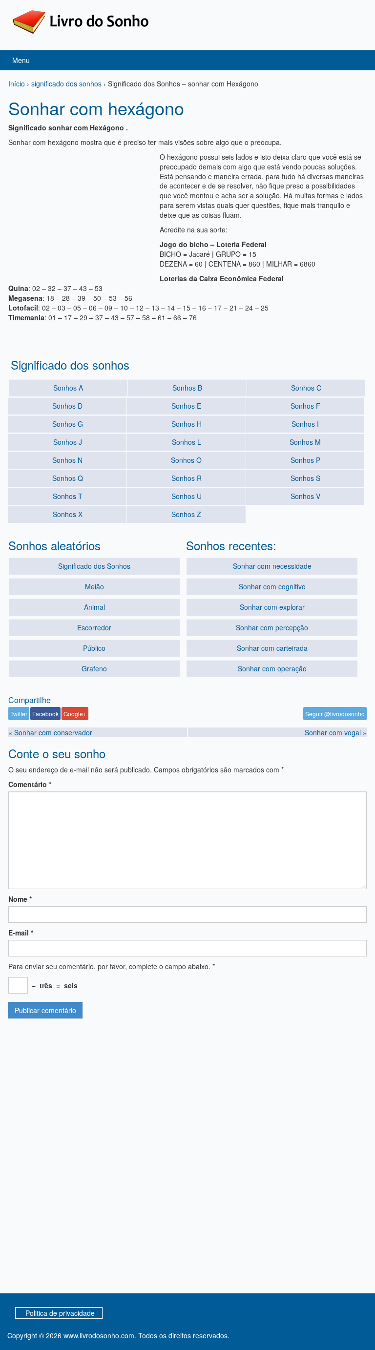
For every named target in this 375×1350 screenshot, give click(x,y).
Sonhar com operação (272, 668)
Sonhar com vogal (333, 732)
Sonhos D (67, 406)
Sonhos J (67, 442)
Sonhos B (187, 388)
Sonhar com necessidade (272, 566)
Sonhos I (305, 424)
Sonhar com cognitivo (272, 586)
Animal (94, 607)
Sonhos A (68, 388)
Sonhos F (305, 406)
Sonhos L (186, 442)
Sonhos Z (186, 514)
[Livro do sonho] (80, 21)
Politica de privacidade (60, 1313)
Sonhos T (68, 496)
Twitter (18, 713)
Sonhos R (186, 478)
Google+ (74, 713)
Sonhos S (305, 478)
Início (16, 83)
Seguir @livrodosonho (335, 713)
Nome (20, 899)
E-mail (20, 932)
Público (94, 648)
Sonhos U (186, 496)
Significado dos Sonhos (94, 566)
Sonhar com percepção (272, 627)
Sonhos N (67, 460)
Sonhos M (305, 442)
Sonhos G (67, 424)
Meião (94, 586)
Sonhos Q (67, 478)
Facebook (45, 713)
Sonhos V (305, 496)
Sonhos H (186, 424)
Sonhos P (305, 460)
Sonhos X (68, 514)
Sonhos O (186, 460)
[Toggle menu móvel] (357, 60)
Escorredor (94, 627)
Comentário (29, 784)
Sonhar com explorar (272, 607)
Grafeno (94, 668)
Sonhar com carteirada (272, 648)
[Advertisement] (81, 213)
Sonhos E (186, 406)
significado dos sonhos (66, 83)
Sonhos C (306, 388)
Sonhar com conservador (53, 732)
